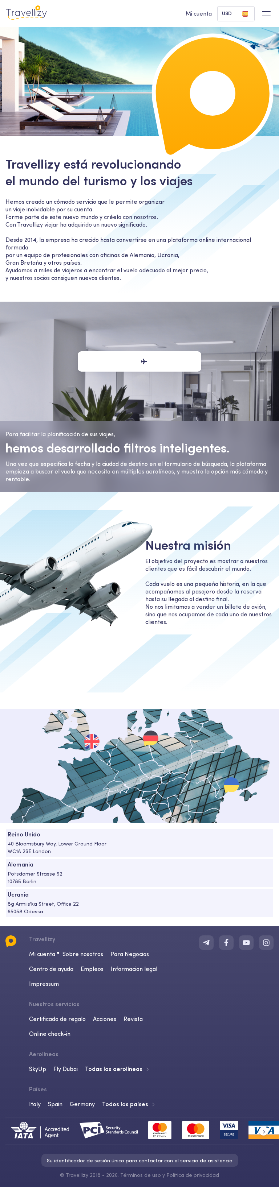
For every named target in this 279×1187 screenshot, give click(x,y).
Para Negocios (129, 954)
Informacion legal (134, 968)
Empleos (92, 968)
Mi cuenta (42, 954)
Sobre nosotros (82, 954)
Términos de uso (140, 1175)
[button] (263, 1131)
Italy (35, 1104)
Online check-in (49, 1033)
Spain (55, 1104)
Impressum (44, 983)
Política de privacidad (192, 1175)
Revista (133, 1018)
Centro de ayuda (51, 968)
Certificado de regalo (57, 1018)
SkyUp (37, 1068)
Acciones (104, 1018)
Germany (82, 1104)
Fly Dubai (65, 1068)
